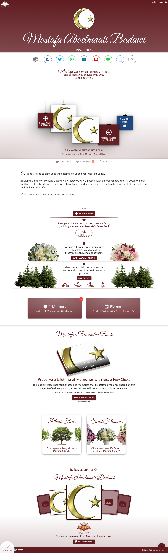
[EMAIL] (96, 59)
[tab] (63, 161)
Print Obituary (85, 213)
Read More (84, 208)
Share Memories (85, 541)
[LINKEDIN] (84, 59)
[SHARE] (120, 59)
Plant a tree (84, 278)
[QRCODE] (36, 59)
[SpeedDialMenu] (161, 546)
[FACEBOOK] (48, 59)
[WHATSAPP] (72, 59)
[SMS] (108, 59)
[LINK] (132, 59)
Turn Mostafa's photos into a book (84, 150)
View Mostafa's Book (84, 398)
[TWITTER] (60, 59)
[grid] (84, 124)
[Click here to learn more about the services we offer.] (84, 528)
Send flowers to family (84, 258)
